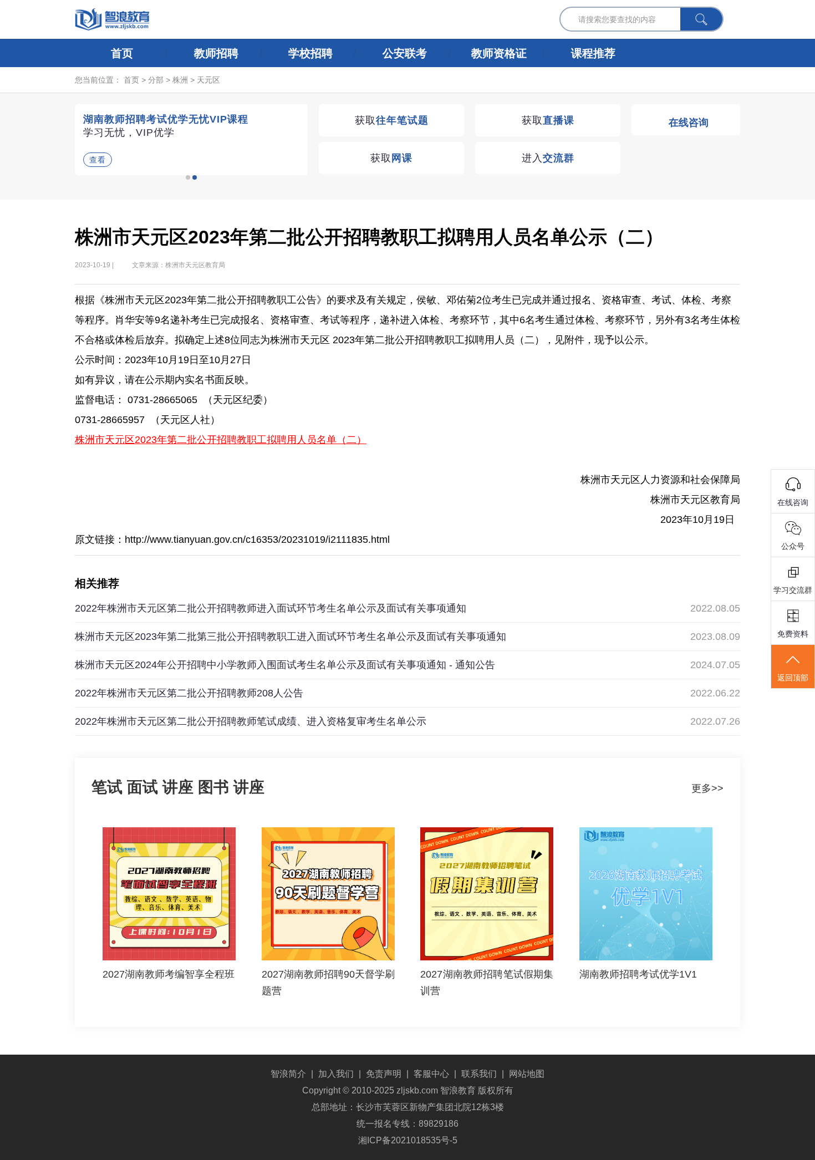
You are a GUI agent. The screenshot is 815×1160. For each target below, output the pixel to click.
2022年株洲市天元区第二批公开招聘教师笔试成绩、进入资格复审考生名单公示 (250, 721)
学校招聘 (310, 53)
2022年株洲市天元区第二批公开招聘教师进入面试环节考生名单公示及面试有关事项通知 (270, 608)
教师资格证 (499, 53)
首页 (122, 53)
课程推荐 (593, 53)
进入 (548, 158)
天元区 (208, 79)
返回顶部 (792, 677)
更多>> (707, 788)
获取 (392, 120)
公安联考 (405, 53)
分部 (156, 79)
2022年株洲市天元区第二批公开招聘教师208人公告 (189, 693)
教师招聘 (216, 53)
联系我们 (479, 1073)
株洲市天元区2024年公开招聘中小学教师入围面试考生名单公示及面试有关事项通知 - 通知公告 (285, 664)
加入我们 (336, 1073)
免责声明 (383, 1073)
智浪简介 (288, 1073)
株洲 (180, 79)
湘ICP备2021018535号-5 (407, 1140)
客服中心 (431, 1073)
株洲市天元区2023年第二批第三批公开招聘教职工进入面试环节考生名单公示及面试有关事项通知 (290, 636)
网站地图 (526, 1073)
